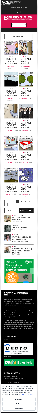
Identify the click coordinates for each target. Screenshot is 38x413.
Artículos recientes (26, 210)
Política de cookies (27, 394)
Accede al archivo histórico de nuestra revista (21, 219)
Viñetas (12, 56)
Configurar (19, 408)
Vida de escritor (18, 215)
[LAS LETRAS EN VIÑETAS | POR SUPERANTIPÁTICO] (11, 47)
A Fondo (15, 225)
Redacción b (11, 66)
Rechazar (19, 404)
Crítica (15, 246)
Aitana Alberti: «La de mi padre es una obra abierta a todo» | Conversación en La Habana (21, 239)
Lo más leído (12, 210)
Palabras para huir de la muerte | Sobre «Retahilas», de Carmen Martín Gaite (22, 251)
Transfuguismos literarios (20, 228)
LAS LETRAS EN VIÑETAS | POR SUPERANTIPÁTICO (11, 61)
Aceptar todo (19, 399)
